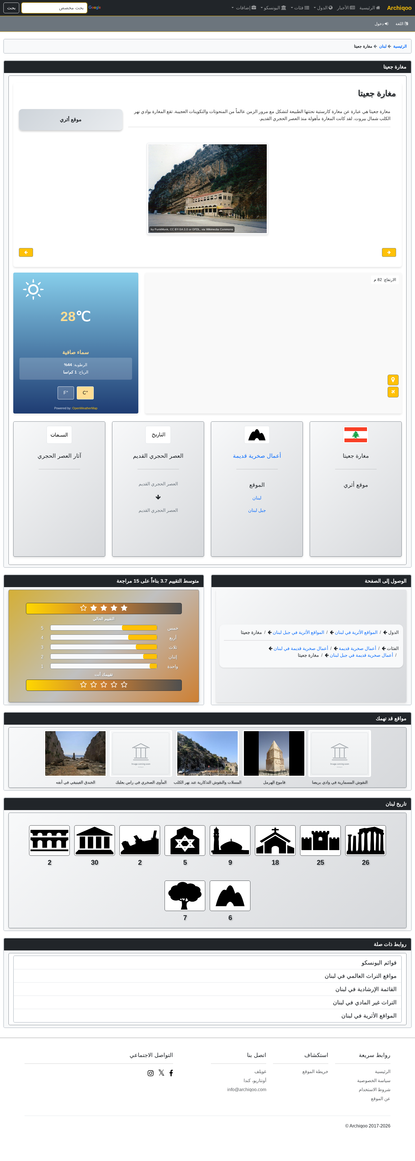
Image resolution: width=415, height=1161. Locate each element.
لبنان (382, 46)
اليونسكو (272, 7)
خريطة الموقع (315, 1071)
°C (85, 392)
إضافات (242, 7)
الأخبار (343, 7)
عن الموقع (380, 1098)
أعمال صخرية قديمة (257, 456)
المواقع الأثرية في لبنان (355, 632)
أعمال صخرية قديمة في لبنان (300, 648)
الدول (322, 7)
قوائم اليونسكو (379, 962)
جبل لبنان (257, 510)
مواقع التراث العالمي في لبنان (361, 976)
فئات (298, 7)
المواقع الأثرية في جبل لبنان (298, 632)
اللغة (399, 23)
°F (66, 392)
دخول (379, 23)
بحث (11, 7)
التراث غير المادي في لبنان (365, 1002)
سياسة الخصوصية (373, 1080)
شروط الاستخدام (374, 1089)
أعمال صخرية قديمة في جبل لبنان (361, 655)
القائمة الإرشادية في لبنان (366, 989)
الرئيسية (367, 7)
